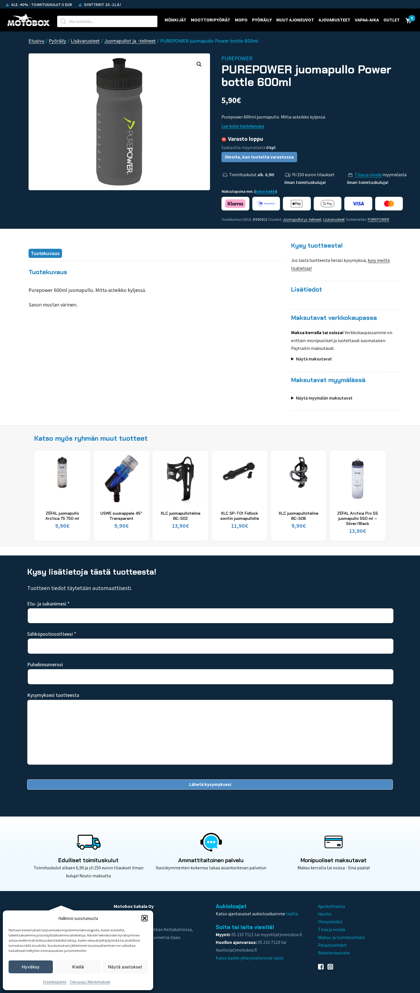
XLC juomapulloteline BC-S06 (298, 516)
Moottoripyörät (210, 20)
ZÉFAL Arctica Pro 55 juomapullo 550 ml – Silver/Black (357, 518)
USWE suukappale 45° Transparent (121, 516)
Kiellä (78, 967)
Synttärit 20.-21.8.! (102, 4)
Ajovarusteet (334, 20)
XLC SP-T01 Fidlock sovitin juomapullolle (239, 516)
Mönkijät (175, 20)
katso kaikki (265, 191)
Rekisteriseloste (334, 953)
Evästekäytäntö (55, 982)
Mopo (241, 20)
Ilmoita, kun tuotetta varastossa (259, 157)
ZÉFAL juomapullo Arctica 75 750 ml (62, 516)
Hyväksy (31, 967)
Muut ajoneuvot (295, 20)
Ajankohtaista (331, 906)
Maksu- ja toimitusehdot (341, 937)
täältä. (292, 914)
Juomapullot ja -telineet (130, 41)
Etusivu (36, 41)
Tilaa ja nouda (368, 175)
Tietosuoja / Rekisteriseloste (89, 982)
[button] (144, 918)
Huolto (324, 914)
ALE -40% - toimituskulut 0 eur (41, 4)
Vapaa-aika (367, 20)
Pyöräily (262, 20)
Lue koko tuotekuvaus (242, 126)
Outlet (391, 20)
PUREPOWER (378, 219)
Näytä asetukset (125, 967)
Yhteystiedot (330, 922)
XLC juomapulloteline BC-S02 (180, 516)
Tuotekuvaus (45, 253)
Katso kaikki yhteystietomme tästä (249, 958)
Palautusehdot (332, 945)
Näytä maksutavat (314, 359)
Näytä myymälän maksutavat (324, 398)
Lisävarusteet (85, 41)
